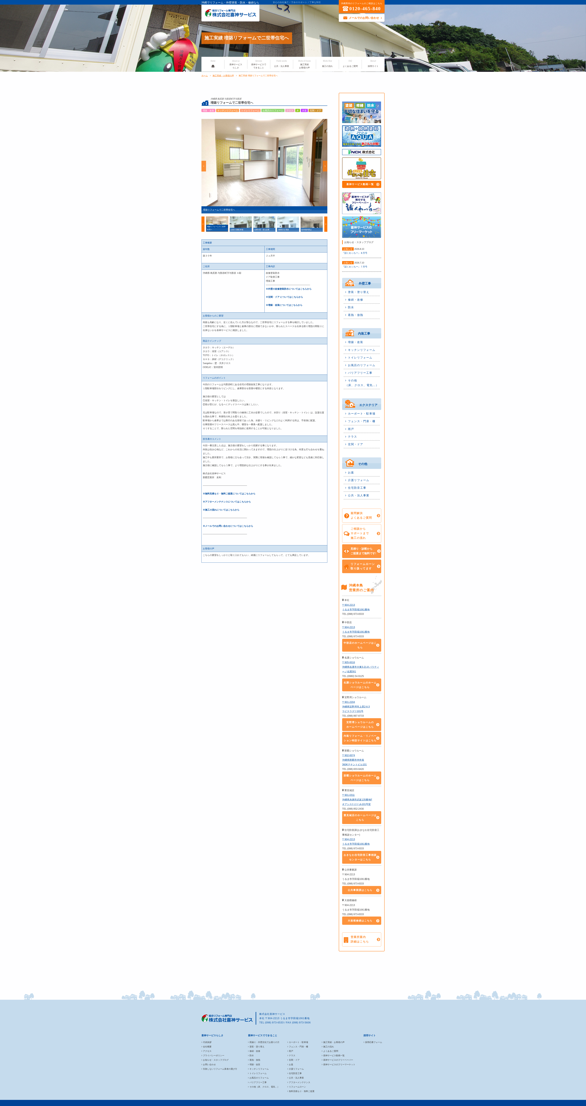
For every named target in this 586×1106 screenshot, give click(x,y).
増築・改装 (355, 342)
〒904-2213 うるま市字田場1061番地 (356, 607)
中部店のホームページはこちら (360, 645)
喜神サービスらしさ (235, 64)
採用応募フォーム (373, 1042)
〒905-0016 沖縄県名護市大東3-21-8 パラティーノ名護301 (360, 667)
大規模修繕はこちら (360, 920)
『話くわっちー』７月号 (354, 266)
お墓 (351, 472)
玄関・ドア (355, 444)
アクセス (207, 1051)
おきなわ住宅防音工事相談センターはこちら (360, 857)
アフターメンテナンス (299, 1082)
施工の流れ (327, 63)
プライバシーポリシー (213, 1055)
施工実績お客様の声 (304, 64)
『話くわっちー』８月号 (354, 253)
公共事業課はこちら (360, 890)
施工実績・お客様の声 (223, 75)
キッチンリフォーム (361, 349)
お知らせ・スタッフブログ (216, 1060)
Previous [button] (203, 166)
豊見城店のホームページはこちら (360, 817)
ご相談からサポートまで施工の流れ (360, 533)
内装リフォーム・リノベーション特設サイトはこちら (360, 738)
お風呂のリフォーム (361, 365)
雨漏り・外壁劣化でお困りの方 (264, 1042)
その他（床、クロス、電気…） (362, 383)
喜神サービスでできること (258, 64)
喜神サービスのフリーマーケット (339, 1064)
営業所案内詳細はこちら (360, 939)
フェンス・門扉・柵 (361, 421)
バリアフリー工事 (360, 372)
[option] (264, 166)
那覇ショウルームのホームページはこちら (360, 777)
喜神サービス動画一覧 (360, 184)
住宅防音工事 (357, 487)
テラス (352, 436)
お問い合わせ (209, 1064)
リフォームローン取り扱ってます (363, 566)
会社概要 (207, 1046)
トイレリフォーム (360, 357)
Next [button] (325, 166)
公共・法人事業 (281, 63)
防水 (351, 307)
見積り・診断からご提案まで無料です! (363, 551)
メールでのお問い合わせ (364, 17)
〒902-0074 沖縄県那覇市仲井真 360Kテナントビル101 (354, 760)
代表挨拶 (207, 1042)
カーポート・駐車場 (361, 413)
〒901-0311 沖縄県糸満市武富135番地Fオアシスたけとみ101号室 (357, 800)
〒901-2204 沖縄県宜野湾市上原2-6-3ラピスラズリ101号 (356, 707)
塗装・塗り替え (358, 292)
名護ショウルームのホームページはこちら (360, 684)
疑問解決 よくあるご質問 (361, 515)
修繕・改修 (355, 299)
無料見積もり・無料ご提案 (302, 1091)
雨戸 (351, 429)
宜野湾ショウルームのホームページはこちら (360, 724)
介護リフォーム (358, 480)
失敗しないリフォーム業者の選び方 (220, 1069)
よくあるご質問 (350, 63)
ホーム (204, 75)
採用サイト (373, 63)
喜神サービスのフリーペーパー (338, 1060)
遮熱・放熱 (355, 315)
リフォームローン (297, 1087)
